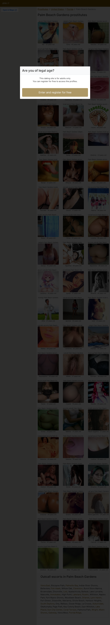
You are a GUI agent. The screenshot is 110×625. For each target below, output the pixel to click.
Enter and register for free (55, 92)
